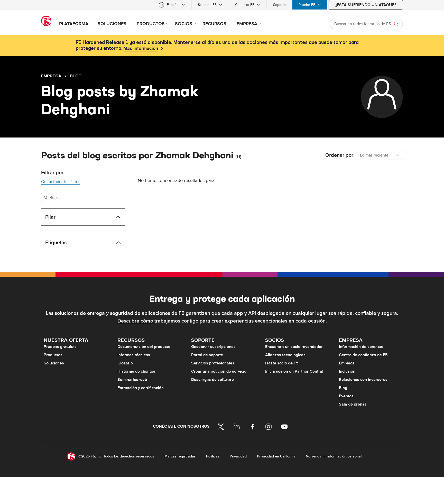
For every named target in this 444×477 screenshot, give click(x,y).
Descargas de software (212, 379)
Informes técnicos (133, 354)
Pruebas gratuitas (60, 346)
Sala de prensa (353, 404)
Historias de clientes (136, 371)
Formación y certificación (140, 387)
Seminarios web (132, 379)
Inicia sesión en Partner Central (294, 371)
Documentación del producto (143, 346)
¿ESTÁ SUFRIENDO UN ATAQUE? (365, 4)
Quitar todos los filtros (60, 181)
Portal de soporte (207, 354)
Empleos (347, 363)
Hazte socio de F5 (282, 363)
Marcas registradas (180, 456)
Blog (75, 75)
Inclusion (347, 371)
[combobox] (380, 155)
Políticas (212, 456)
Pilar (50, 217)
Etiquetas (56, 243)
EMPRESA (51, 75)
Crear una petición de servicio (218, 371)
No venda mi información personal (334, 456)
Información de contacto (361, 346)
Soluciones (54, 363)
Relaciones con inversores (363, 379)
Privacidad (238, 456)
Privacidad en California (276, 456)
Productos (53, 354)
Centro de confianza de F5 (363, 354)
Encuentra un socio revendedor (294, 346)
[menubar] (222, 5)
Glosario (125, 363)
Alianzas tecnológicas (285, 354)
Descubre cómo (135, 321)
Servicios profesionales (212, 363)
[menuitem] (171, 5)
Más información (140, 48)
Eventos (346, 396)
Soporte (279, 5)
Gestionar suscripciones (213, 346)
